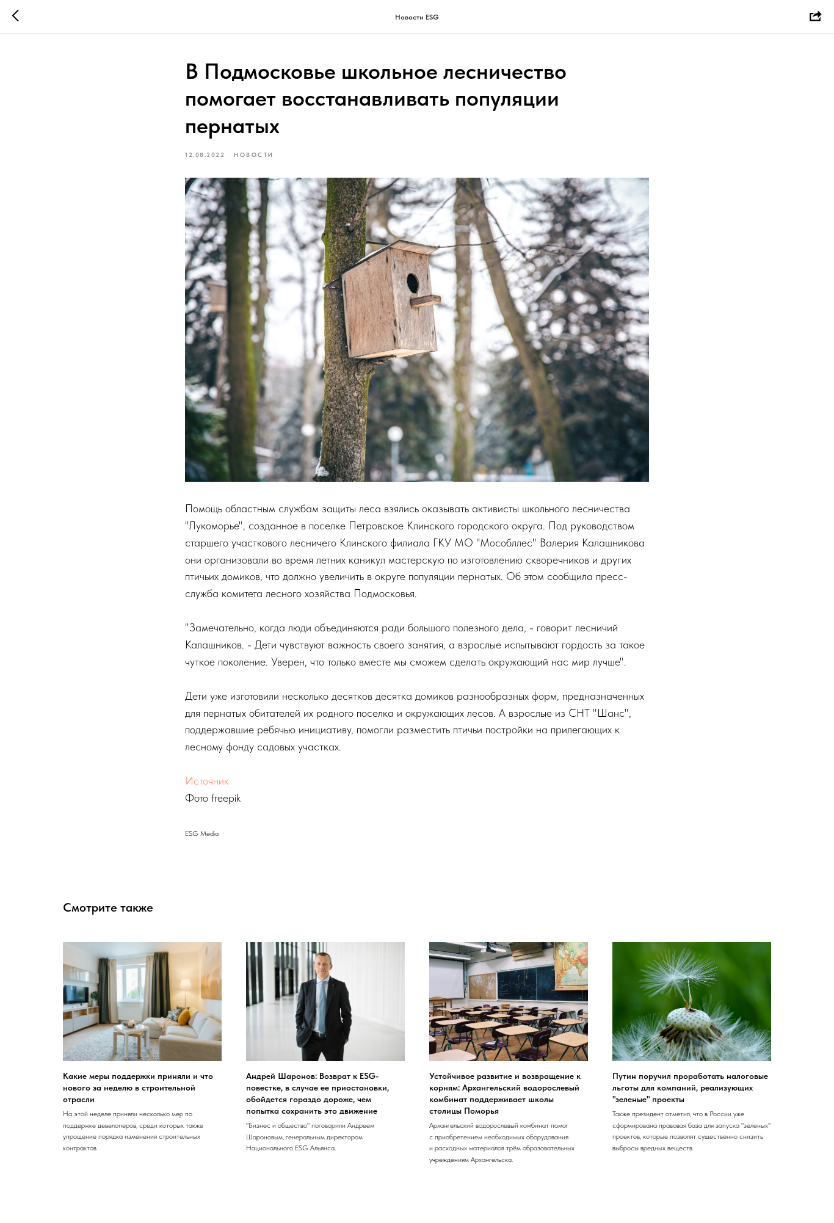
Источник (207, 780)
